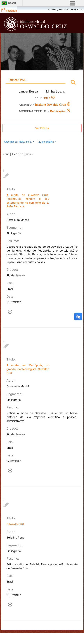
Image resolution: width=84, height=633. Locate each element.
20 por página (46, 141)
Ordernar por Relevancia (17, 141)
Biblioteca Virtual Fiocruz (35, 24)
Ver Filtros (42, 128)
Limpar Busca (28, 91)
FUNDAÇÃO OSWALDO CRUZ (65, 9)
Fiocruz (11, 9)
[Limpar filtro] (53, 97)
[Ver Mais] (10, 312)
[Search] (73, 83)
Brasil (12, 3)
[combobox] (42, 83)
